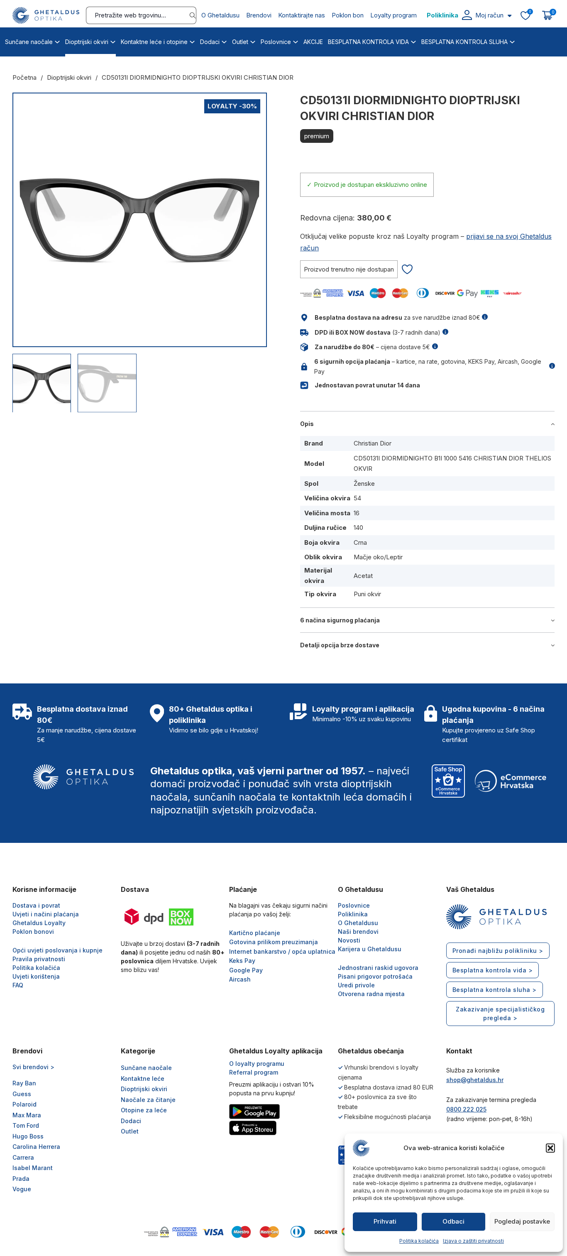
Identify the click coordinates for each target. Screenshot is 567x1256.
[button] (550, 1148)
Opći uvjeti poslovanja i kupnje (57, 950)
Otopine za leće (144, 1110)
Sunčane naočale (29, 41)
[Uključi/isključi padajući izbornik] (509, 15)
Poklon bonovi (33, 931)
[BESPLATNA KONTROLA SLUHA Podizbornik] (512, 40)
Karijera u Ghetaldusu (369, 948)
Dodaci (210, 41)
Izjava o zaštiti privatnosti (473, 1241)
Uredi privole (356, 985)
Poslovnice (276, 41)
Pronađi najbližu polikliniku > (497, 950)
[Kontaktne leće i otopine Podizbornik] (192, 40)
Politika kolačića (419, 1241)
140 (358, 527)
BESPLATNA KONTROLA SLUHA (464, 41)
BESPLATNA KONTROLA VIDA (368, 41)
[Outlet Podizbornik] (253, 40)
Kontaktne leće (142, 1078)
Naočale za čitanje (148, 1099)
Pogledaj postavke (522, 1221)
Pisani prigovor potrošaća (375, 976)
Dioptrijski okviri (86, 41)
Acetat (363, 576)
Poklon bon (348, 15)
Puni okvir (367, 594)
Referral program (253, 1072)
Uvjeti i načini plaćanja (45, 914)
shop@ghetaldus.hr (474, 1079)
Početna (24, 77)
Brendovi (258, 15)
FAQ (17, 985)
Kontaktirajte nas (301, 15)
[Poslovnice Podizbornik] (295, 40)
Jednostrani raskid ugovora (378, 967)
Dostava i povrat (36, 905)
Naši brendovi (358, 931)
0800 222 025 (466, 1109)
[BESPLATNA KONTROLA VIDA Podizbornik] (413, 40)
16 (356, 513)
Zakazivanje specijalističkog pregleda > (500, 1013)
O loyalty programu (256, 1063)
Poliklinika (442, 15)
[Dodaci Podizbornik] (224, 40)
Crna (360, 542)
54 (357, 498)
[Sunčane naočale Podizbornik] (57, 40)
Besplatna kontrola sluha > (494, 989)
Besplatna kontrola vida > (492, 970)
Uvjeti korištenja (36, 976)
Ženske (364, 483)
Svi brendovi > (33, 1066)
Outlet (240, 41)
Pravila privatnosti (38, 958)
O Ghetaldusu (220, 15)
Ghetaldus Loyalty (39, 922)
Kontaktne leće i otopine (154, 41)
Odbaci (453, 1221)
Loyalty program (393, 15)
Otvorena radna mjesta (371, 993)
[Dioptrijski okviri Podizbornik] (113, 40)
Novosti (349, 940)
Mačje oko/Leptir (378, 557)
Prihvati (385, 1221)
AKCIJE (313, 41)
